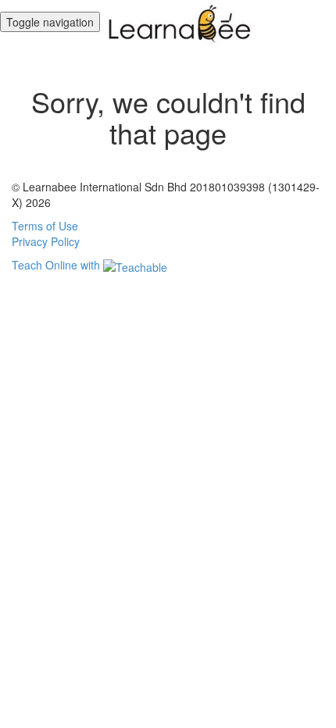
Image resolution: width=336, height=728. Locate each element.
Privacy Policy (46, 241)
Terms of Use (45, 226)
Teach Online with (57, 265)
